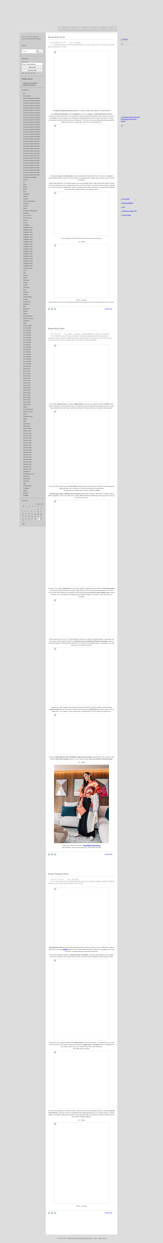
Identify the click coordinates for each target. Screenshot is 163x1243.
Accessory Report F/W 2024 (31, 132)
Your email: (25, 62)
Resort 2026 (26, 404)
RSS (114, 28)
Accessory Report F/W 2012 (31, 103)
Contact (108, 28)
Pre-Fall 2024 (27, 361)
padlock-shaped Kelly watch (79, 44)
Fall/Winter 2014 (28, 237)
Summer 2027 (27, 469)
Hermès (58, 336)
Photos (99, 28)
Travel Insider (27, 486)
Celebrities (26, 194)
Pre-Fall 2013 (27, 335)
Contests (26, 203)
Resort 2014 (26, 375)
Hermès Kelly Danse (56, 328)
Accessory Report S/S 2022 (31, 167)
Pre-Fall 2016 (27, 342)
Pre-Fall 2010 (27, 328)
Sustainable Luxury (28, 474)
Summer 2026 (27, 466)
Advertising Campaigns (30, 177)
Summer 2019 (27, 450)
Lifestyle (25, 294)
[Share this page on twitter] (55, 309)
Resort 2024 (26, 399)
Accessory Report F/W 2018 (31, 117)
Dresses (25, 220)
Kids (24, 289)
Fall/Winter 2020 (28, 251)
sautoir (104, 44)
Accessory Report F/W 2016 (31, 112)
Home (61, 28)
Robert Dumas (60, 44)
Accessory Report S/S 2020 (31, 163)
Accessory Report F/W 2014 (31, 108)
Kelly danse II (61, 338)
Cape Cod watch (61, 881)
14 (35, 514)
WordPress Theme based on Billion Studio (80, 1238)
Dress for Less (27, 218)
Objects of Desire (28, 318)
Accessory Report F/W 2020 (31, 122)
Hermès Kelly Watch (56, 37)
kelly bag (56, 340)
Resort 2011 (26, 368)
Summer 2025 (27, 464)
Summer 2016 (27, 442)
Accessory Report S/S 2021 (31, 165)
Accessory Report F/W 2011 (31, 100)
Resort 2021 (26, 392)
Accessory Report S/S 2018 (31, 158)
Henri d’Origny (95, 881)
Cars (24, 191)
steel (64, 46)
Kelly (64, 336)
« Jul (23, 523)
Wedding (25, 495)
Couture (25, 206)
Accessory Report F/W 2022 (31, 127)
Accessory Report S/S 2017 (31, 155)
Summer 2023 (27, 459)
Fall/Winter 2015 (28, 239)
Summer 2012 (27, 433)
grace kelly (85, 338)
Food (24, 270)
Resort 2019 (26, 387)
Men (24, 306)
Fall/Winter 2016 (28, 242)
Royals (25, 407)
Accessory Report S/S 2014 (31, 148)
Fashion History (27, 268)
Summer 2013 (27, 435)
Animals (25, 179)
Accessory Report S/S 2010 (31, 139)
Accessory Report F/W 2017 (31, 115)
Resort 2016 (26, 380)
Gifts (24, 273)
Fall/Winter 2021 (28, 254)
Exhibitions (26, 225)
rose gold (96, 44)
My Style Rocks (27, 316)
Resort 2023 (26, 397)
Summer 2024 (27, 462)
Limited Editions (27, 297)
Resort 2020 (26, 390)
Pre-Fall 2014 (27, 337)
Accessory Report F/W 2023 (31, 129)
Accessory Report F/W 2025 (31, 134)
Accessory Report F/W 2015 (31, 110)
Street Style (26, 426)
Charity (25, 196)
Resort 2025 (26, 402)
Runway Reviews (28, 409)
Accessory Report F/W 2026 (31, 136)
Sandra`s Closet (28, 411)
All (24, 93)
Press (89, 28)
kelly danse (66, 340)
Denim (25, 208)
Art (24, 182)
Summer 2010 (27, 428)
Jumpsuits (26, 287)
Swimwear (26, 476)
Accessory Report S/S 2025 (31, 175)
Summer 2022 (27, 457)
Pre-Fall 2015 (27, 340)
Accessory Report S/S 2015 (31, 151)
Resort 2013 (26, 373)
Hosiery (25, 275)
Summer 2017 (27, 445)
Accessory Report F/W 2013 (31, 105)
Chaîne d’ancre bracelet (78, 881)
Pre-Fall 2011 (27, 330)
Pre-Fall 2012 (27, 332)
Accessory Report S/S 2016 (31, 153)
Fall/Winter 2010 (28, 227)
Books (25, 189)
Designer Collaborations (30, 210)
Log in (95, 1238)
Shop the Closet (27, 416)
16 (41, 514)
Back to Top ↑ (103, 1238)
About (70, 28)
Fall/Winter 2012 (28, 232)
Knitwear (25, 292)
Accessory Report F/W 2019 (31, 120)
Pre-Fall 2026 (27, 364)
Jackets (25, 282)
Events (25, 222)
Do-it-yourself (27, 215)
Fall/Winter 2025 (28, 263)
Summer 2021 (27, 454)
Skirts (25, 421)
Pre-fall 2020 (27, 352)
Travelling (26, 488)
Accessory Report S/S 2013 (31, 146)
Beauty (25, 187)
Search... (25, 51)
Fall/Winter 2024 (28, 261)
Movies (25, 313)
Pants (25, 323)
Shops (25, 419)
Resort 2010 (26, 366)
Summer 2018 (27, 447)
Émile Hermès (91, 340)
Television (26, 481)
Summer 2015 (27, 440)
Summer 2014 (27, 438)
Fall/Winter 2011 (27, 230)
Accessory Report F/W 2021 (31, 124)
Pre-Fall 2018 (27, 347)
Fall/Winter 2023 (28, 258)
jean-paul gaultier (98, 338)
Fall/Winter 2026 (28, 265)
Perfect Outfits (27, 325)
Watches (25, 493)
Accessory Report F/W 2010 (31, 98)
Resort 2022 (26, 395)
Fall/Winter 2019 (28, 249)
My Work (79, 28)
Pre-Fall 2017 (27, 344)
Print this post (108, 308)
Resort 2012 (26, 371)
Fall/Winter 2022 (28, 256)
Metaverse (26, 309)
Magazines (26, 304)
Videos (25, 490)
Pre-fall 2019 (27, 349)
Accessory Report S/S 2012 (31, 143)
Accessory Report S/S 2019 (31, 160)
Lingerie (25, 299)
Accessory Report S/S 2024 (31, 172)
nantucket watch (61, 883)
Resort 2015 (26, 378)
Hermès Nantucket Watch (58, 873)
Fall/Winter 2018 (28, 246)
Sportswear (26, 423)
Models (25, 311)
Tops (24, 483)
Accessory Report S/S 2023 (31, 170)
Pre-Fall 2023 (27, 359)
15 (38, 514)
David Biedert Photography (91, 845)
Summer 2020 (27, 452)
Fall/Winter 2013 (28, 234)
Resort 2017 (26, 383)
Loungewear (26, 301)
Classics (25, 198)
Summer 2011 (27, 431)
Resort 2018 (26, 385)
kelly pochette (78, 340)
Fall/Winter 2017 (28, 244)
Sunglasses (26, 471)
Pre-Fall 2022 (27, 356)
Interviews (26, 280)
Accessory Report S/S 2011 (31, 141)
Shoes (25, 414)
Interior (25, 277)
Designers (26, 213)
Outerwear (26, 320)
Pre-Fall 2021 (27, 354)
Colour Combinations (29, 201)
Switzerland (26, 478)
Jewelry (25, 285)
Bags (24, 184)
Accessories (27, 96)
